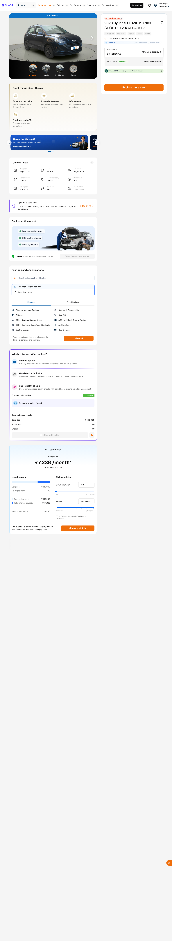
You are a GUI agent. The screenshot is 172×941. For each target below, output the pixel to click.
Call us (138, 5)
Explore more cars (134, 87)
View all (79, 338)
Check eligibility (77, 528)
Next (91, 38)
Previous (15, 38)
